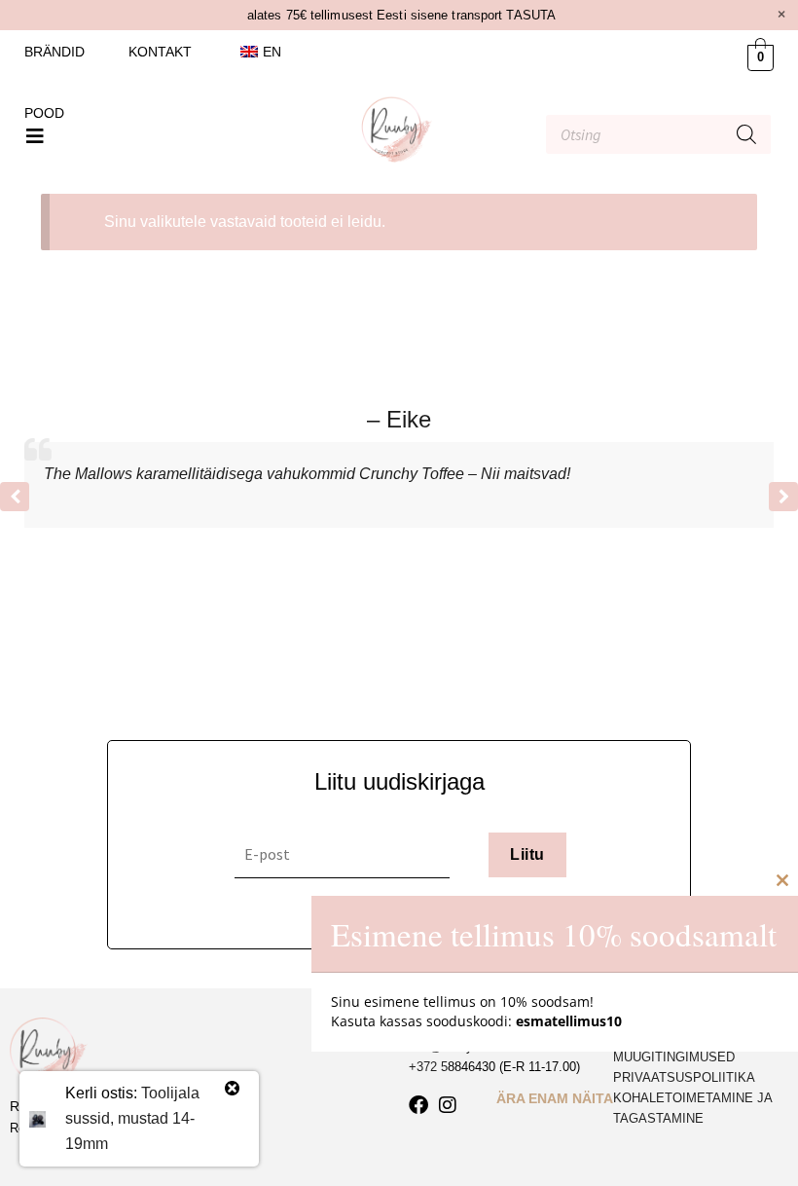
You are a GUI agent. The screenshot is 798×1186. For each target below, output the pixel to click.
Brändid (54, 51)
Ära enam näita (554, 1098)
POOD (44, 113)
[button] (35, 136)
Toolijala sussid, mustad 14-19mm (132, 1118)
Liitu (527, 854)
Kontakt (160, 51)
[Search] (746, 134)
